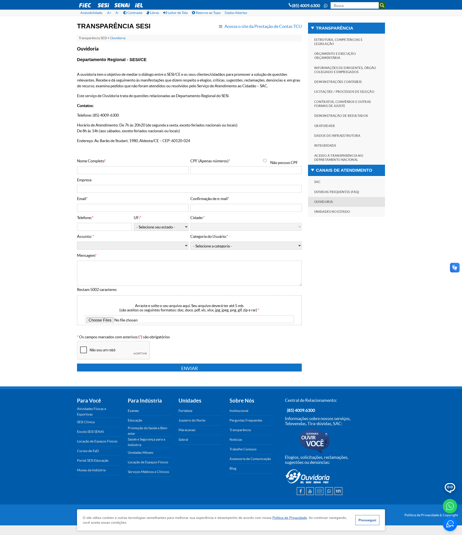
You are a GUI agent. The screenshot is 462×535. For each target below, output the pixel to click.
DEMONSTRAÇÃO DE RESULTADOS (341, 116)
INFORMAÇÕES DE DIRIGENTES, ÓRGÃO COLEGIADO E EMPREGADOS (345, 70)
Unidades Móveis (140, 452)
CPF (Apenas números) (210, 161)
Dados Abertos (236, 13)
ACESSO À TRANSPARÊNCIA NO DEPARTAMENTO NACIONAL (338, 158)
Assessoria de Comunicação (250, 459)
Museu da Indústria (91, 470)
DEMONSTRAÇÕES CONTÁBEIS (338, 82)
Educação (135, 420)
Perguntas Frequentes (246, 420)
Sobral (183, 439)
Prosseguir (367, 520)
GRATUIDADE (324, 126)
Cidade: (197, 217)
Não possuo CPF (284, 162)
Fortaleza (185, 411)
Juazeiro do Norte (192, 420)
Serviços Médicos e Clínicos (148, 472)
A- (117, 13)
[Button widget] (450, 524)
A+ (109, 13)
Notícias (236, 439)
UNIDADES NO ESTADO (332, 212)
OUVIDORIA (323, 202)
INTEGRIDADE (325, 145)
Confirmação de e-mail (209, 198)
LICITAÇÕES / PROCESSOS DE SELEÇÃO (344, 92)
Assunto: (85, 236)
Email (82, 198)
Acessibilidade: (91, 13)
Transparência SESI (93, 38)
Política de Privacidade (289, 518)
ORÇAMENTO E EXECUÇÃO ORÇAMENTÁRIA (335, 56)
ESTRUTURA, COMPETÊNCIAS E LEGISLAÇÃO (338, 42)
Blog (233, 468)
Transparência (240, 430)
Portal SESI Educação (93, 460)
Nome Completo (91, 161)
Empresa (84, 180)
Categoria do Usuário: (209, 236)
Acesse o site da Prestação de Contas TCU (263, 26)
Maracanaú (187, 430)
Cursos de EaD (88, 451)
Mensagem (86, 255)
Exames (133, 411)
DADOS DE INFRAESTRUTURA (337, 136)
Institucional (239, 411)
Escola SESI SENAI (90, 432)
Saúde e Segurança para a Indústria (146, 442)
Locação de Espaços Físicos (97, 441)
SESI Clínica (86, 422)
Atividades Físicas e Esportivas (91, 411)
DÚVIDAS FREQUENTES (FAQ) (336, 192)
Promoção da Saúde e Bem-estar (148, 430)
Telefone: (85, 217)
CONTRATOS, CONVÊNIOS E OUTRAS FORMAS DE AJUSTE (342, 104)
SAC (317, 182)
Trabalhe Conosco (243, 449)
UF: (137, 217)
